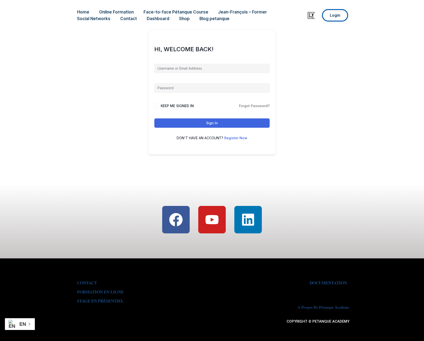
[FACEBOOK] (176, 219)
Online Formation (116, 12)
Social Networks (93, 18)
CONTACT (87, 283)
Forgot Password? (254, 106)
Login (335, 15)
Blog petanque (214, 18)
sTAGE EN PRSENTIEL (100, 301)
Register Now (235, 138)
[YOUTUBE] (212, 219)
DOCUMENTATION (328, 283)
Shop (184, 18)
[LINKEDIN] (248, 219)
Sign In (212, 123)
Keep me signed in (177, 106)
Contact (128, 18)
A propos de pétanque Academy (323, 307)
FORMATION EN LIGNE (100, 292)
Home (83, 12)
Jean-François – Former (242, 12)
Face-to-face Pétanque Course (176, 12)
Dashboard (158, 18)
